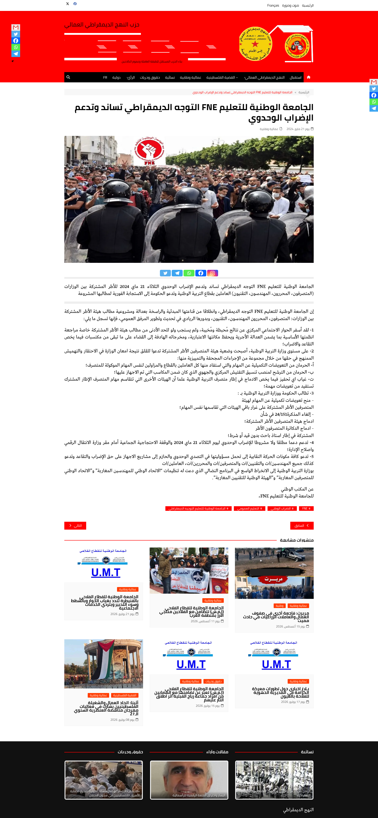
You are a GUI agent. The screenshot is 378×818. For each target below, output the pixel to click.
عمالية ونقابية (190, 77)
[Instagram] (212, 273)
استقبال (295, 77)
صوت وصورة (290, 5)
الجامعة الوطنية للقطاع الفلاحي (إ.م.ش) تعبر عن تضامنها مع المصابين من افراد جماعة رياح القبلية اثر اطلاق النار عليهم (189, 694)
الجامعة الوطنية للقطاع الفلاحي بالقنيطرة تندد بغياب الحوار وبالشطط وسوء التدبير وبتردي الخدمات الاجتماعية (104, 602)
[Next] (304, 780)
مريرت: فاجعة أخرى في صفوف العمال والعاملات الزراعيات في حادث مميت (276, 616)
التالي (78, 525)
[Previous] (159, 780)
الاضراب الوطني (281, 508)
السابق (299, 525)
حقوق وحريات (150, 77)
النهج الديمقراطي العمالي (265, 77)
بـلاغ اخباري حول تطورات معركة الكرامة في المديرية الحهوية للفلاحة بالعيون (280, 692)
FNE (305, 508)
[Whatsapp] (15, 47)
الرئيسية (308, 5)
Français (273, 5)
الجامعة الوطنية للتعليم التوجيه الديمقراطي (197, 508)
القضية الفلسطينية (124, 695)
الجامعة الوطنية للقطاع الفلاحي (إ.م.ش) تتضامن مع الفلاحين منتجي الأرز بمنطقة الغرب (191, 611)
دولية (116, 77)
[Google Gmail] (15, 27)
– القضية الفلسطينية (222, 77)
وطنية (280, 605)
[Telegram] (15, 53)
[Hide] (12, 61)
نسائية (170, 77)
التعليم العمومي (248, 508)
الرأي (131, 77)
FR (105, 77)
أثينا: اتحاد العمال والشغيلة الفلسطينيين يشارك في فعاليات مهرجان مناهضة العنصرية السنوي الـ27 (106, 708)
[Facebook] (15, 40)
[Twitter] (15, 34)
